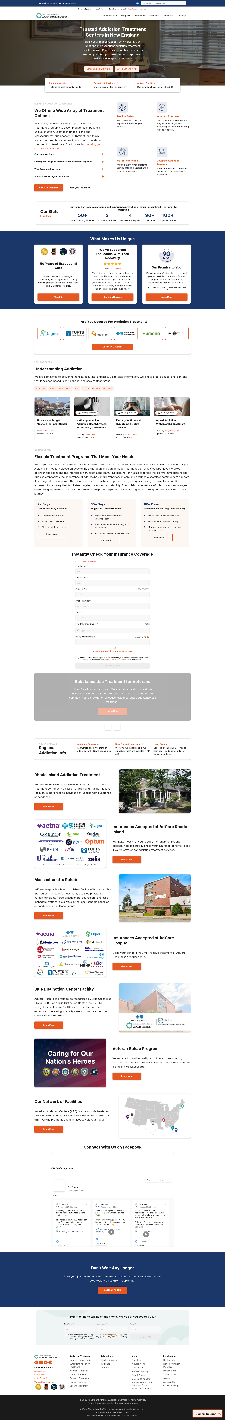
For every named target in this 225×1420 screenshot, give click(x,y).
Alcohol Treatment (79, 1370)
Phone (132, 1324)
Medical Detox (125, 116)
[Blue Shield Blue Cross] (126, 333)
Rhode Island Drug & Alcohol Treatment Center (52, 422)
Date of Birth (81, 589)
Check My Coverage (113, 347)
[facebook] (36, 1362)
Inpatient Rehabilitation (81, 1360)
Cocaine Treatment (79, 1385)
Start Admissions (109, 1360)
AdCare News (138, 1363)
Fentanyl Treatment (79, 1378)
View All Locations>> (44, 1382)
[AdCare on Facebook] (59, 1185)
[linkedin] (46, 1362)
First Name (80, 566)
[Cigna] (49, 333)
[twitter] (41, 1362)
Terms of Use (170, 1374)
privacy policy (123, 660)
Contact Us (106, 1367)
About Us (168, 15)
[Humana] (151, 333)
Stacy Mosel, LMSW (172, 431)
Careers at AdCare (141, 1379)
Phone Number (82, 600)
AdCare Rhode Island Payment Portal (142, 1383)
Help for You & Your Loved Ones (53, 103)
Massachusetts (41, 1372)
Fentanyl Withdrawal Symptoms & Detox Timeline (128, 424)
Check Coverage (112, 666)
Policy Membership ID (85, 636)
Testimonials (138, 1367)
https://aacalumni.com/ (136, 9)
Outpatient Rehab (127, 160)
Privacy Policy (170, 1370)
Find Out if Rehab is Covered (49, 3)
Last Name (80, 577)
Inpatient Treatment (169, 116)
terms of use (109, 660)
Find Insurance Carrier (85, 624)
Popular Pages (43, 362)
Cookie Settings (171, 1385)
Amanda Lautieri (131, 434)
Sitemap (167, 1378)
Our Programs (42, 450)
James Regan (90, 434)
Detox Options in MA (127, 69)
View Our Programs (48, 188)
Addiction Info (110, 15)
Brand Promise (139, 1375)
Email (77, 612)
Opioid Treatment (78, 1374)
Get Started (126, 859)
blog (50, 1362)
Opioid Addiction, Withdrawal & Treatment (170, 422)
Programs (125, 15)
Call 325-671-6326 (112, 1290)
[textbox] (112, 594)
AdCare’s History (140, 1371)
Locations (140, 15)
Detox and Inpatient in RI (98, 69)
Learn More (45, 216)
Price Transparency (141, 1388)
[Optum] (100, 333)
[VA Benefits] (177, 333)
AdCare (73, 1187)
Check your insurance (79, 188)
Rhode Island (40, 1374)
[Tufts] (74, 333)
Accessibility (169, 1382)
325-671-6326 (70, 3)
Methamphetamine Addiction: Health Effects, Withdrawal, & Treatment (91, 424)
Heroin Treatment (78, 1382)
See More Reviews (113, 297)
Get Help (181, 15)
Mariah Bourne (50, 431)
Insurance (154, 15)
